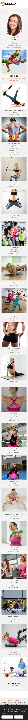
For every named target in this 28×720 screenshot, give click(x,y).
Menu (25, 3)
